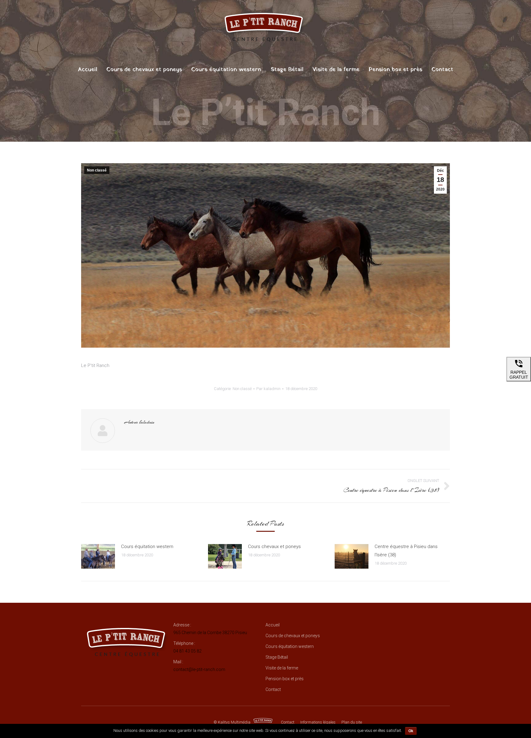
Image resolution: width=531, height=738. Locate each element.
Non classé (97, 170)
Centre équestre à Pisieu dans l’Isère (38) (406, 551)
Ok (410, 731)
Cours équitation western (147, 546)
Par (268, 388)
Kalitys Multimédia (234, 722)
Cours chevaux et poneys (274, 546)
